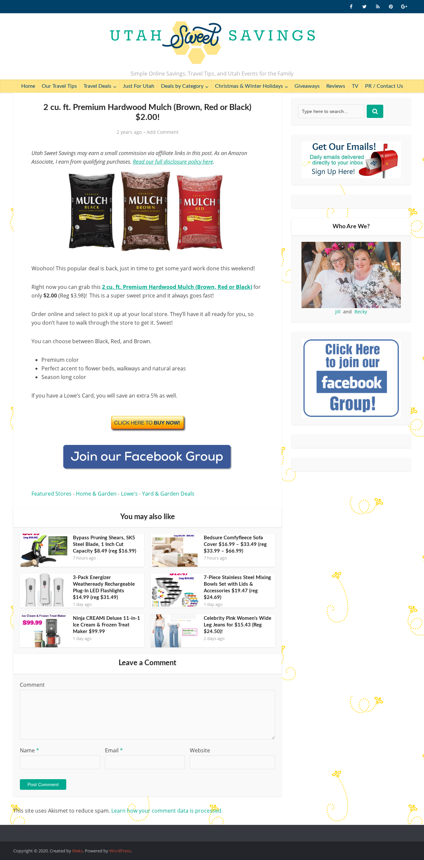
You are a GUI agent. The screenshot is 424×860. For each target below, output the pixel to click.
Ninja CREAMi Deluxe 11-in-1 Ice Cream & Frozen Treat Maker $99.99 (106, 625)
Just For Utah (138, 86)
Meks (77, 851)
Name (29, 750)
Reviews (335, 86)
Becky (360, 311)
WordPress (120, 851)
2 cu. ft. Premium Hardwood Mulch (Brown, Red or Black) (177, 287)
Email (114, 750)
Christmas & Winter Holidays (249, 86)
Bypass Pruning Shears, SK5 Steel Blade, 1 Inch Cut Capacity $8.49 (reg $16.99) (104, 544)
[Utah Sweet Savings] (212, 43)
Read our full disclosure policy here (173, 161)
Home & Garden (96, 493)
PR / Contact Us (384, 86)
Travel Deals (97, 86)
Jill (338, 311)
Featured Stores (51, 493)
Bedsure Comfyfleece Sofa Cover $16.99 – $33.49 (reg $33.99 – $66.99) (235, 544)
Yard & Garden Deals (168, 493)
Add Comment (163, 132)
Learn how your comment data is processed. (167, 810)
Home (28, 86)
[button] (253, 178)
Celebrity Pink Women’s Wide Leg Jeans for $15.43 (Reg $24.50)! (237, 625)
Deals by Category (182, 86)
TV (355, 86)
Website (200, 750)
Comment (32, 684)
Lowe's (129, 493)
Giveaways (307, 86)
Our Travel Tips (59, 86)
